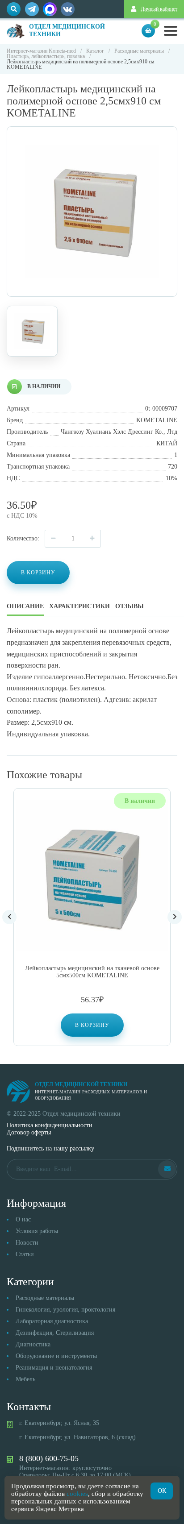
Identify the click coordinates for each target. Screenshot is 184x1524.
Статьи (25, 1254)
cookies (77, 1493)
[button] (92, 1025)
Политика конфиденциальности (49, 1125)
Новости (27, 1242)
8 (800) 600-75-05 (49, 1458)
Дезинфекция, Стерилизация (55, 1332)
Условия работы (37, 1231)
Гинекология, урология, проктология (65, 1309)
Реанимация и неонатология (54, 1367)
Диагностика (33, 1344)
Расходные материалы (45, 1298)
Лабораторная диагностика (52, 1321)
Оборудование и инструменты (56, 1356)
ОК (162, 1490)
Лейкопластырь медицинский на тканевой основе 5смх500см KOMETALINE (92, 972)
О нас (23, 1219)
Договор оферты (29, 1132)
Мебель (25, 1379)
